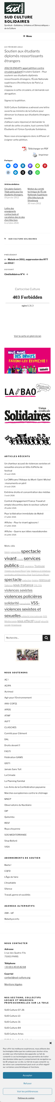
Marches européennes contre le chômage (26, 793)
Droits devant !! (12, 745)
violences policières (23, 596)
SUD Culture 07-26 (14, 1010)
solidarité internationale (32, 616)
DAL (6, 739)
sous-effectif (25, 621)
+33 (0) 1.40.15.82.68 (15, 967)
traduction (26, 580)
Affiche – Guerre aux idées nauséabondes (25, 531)
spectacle (13, 579)
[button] (50, 1043)
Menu (29, 36)
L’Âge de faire (11, 877)
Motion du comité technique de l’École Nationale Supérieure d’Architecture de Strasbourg (37, 195)
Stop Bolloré (10, 840)
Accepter (27, 1075)
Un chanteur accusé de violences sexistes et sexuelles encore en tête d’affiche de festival (27, 467)
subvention (15, 552)
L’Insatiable (10, 883)
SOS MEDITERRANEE (15, 835)
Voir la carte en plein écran (27, 336)
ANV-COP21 (10, 703)
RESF (7, 823)
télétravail (44, 580)
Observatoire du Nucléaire (18, 805)
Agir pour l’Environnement (18, 697)
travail (37, 621)
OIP (6, 811)
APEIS (7, 709)
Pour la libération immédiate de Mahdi (24, 513)
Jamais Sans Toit (12, 769)
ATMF (7, 715)
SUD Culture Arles (13, 1034)
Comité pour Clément (15, 733)
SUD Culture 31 (12, 1022)
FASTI (7, 751)
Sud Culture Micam (40, 574)
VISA (7, 846)
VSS (21, 566)
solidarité (11, 603)
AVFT (7, 721)
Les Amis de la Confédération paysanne (24, 787)
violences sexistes (18, 590)
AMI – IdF (9, 913)
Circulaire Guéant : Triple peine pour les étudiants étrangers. (13, 192)
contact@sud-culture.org (17, 977)
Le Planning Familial (14, 781)
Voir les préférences (27, 1091)
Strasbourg (16, 625)
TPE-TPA (38, 585)
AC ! (6, 679)
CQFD (7, 871)
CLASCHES (10, 727)
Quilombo (9, 817)
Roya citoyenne (12, 829)
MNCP (7, 799)
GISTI (7, 763)
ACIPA (7, 685)
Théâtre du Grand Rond (15, 571)
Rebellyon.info (11, 919)
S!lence (8, 888)
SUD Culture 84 (12, 1028)
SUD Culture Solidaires (18, 19)
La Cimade (9, 775)
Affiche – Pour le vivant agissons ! (21, 522)
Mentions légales (13, 984)
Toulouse (39, 566)
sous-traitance (23, 585)
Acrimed (8, 691)
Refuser (27, 1083)
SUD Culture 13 (12, 1016)
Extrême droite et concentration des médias (27, 492)
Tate (28, 571)
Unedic (20, 559)
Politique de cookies (26, 1098)
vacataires (29, 566)
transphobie (24, 603)
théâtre (35, 580)
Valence (8, 585)
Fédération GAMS (13, 757)
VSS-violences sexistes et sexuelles (22, 609)
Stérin (7, 552)
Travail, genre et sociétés (17, 894)
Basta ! (7, 865)
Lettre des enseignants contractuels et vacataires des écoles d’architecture (14, 214)
